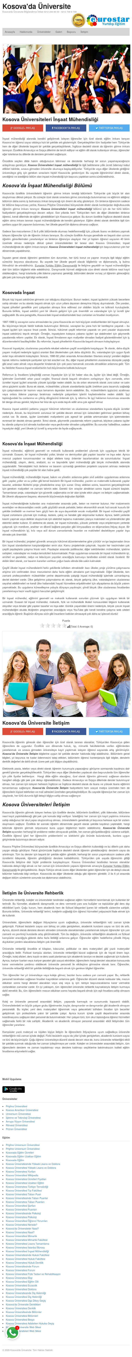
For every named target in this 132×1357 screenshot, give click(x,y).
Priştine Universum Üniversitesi (23, 1148)
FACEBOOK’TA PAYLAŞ (66, 731)
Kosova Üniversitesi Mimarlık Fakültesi (26, 1240)
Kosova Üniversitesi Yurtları (20, 1171)
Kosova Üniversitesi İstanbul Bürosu (25, 1247)
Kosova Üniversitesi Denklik (21, 1308)
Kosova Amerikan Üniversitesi (22, 1110)
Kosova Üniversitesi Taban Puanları (25, 1202)
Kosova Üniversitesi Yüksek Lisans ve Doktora (31, 1167)
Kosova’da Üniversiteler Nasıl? (22, 1228)
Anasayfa (10, 31)
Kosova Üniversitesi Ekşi (19, 1278)
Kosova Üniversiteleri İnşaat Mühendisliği (50, 119)
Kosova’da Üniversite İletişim (36, 722)
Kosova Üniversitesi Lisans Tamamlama (27, 1243)
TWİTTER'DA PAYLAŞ (110, 128)
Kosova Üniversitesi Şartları (21, 1205)
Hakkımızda (26, 31)
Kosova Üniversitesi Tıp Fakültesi (24, 1190)
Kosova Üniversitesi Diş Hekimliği (24, 1296)
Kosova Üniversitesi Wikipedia (22, 1175)
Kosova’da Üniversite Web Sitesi (23, 1327)
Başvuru (71, 31)
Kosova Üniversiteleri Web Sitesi (23, 1331)
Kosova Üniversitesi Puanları (21, 1209)
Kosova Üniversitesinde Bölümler (24, 1312)
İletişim (84, 31)
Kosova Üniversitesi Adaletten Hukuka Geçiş (30, 1323)
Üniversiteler (44, 31)
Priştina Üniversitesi (16, 1106)
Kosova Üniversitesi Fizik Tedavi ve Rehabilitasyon (33, 1274)
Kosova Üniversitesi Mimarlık (21, 1236)
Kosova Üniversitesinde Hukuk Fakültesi (27, 1255)
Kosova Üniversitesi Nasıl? (20, 1232)
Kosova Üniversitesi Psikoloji (21, 1217)
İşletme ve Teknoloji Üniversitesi (23, 1117)
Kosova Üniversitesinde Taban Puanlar (27, 1198)
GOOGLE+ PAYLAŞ (24, 128)
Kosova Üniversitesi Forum (20, 1270)
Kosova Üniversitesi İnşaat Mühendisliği (27, 1251)
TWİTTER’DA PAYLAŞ (110, 731)
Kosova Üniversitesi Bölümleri (22, 1315)
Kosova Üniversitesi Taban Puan (23, 1194)
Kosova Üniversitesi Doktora (21, 1289)
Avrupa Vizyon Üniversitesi (20, 1121)
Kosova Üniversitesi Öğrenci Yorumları (26, 1221)
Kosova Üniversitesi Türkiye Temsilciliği (27, 1186)
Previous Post (66, 1061)
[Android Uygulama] (13, 1089)
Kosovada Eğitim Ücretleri (20, 1152)
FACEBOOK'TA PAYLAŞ (66, 128)
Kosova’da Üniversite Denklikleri (23, 1304)
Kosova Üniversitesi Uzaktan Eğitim (25, 1183)
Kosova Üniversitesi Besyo (20, 1319)
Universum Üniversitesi (18, 1114)
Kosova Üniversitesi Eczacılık (21, 1285)
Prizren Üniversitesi (16, 1129)
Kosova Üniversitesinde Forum (22, 1266)
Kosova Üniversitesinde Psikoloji (23, 1213)
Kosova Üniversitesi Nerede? (21, 1224)
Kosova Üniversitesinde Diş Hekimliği (26, 1293)
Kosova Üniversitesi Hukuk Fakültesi (25, 1259)
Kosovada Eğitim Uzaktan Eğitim (23, 1156)
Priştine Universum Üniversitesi (23, 1145)
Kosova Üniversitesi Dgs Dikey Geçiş (26, 1300)
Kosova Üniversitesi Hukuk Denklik (24, 1262)
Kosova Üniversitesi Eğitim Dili (22, 1281)
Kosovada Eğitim (15, 1160)
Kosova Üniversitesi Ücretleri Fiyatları (26, 1179)
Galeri (59, 31)
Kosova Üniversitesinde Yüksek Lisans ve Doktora (33, 1164)
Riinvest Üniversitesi (17, 1125)
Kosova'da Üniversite (36, 6)
